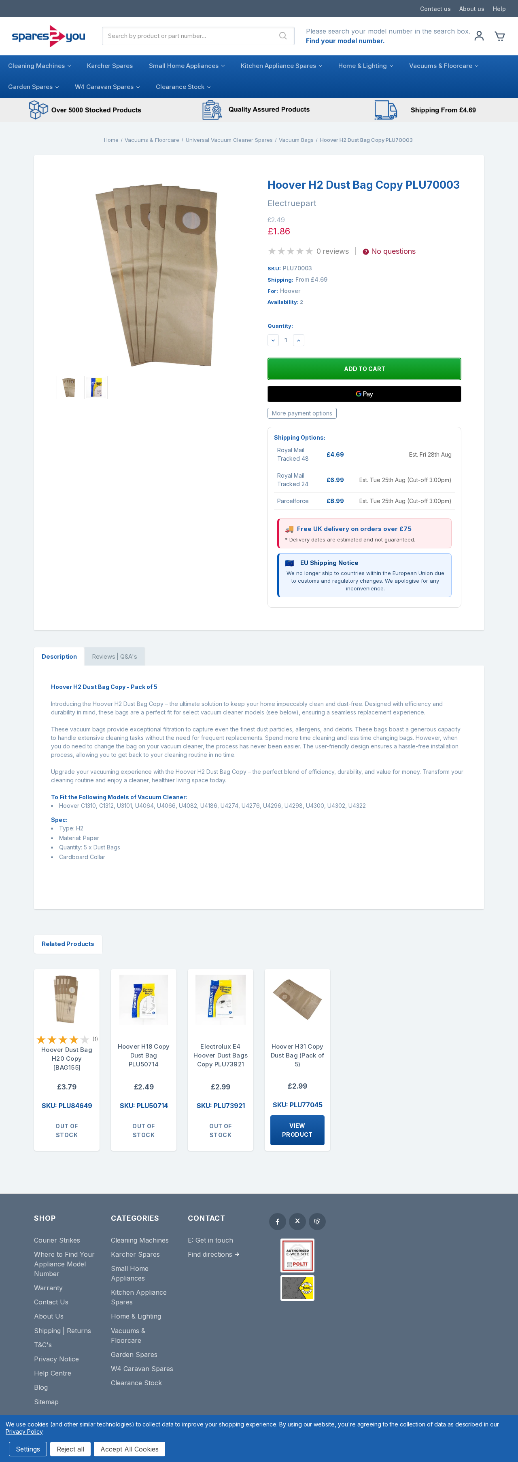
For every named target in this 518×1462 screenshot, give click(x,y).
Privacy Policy (24, 1431)
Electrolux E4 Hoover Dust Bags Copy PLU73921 (220, 1055)
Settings (28, 1449)
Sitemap (46, 1402)
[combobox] (187, 36)
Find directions (210, 1254)
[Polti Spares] (297, 1255)
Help (499, 8)
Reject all (70, 1449)
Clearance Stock (180, 87)
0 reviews (332, 251)
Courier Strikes (57, 1240)
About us (471, 8)
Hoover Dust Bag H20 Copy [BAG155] (66, 1058)
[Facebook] (277, 1221)
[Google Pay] (364, 394)
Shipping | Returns (62, 1331)
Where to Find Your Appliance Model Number (64, 1264)
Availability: (285, 302)
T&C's (43, 1345)
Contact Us (51, 1302)
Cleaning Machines (36, 66)
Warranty (48, 1288)
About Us (49, 1316)
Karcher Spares (110, 66)
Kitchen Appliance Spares (278, 66)
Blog (41, 1387)
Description (59, 656)
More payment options (302, 413)
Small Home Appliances (184, 66)
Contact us (435, 8)
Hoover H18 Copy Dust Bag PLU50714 (144, 1055)
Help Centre (52, 1373)
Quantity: (280, 325)
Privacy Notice (56, 1359)
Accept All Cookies (129, 1449)
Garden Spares (30, 87)
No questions (393, 251)
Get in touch (214, 1240)
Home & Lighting (362, 66)
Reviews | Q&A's (114, 656)
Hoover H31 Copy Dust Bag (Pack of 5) (297, 1055)
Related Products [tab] (68, 944)
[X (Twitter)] (297, 1221)
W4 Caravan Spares (104, 87)
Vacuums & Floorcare (440, 66)
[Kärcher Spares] (297, 1287)
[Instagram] (317, 1221)
